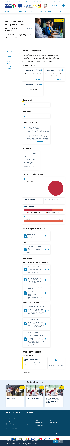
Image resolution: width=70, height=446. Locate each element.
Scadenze (8, 61)
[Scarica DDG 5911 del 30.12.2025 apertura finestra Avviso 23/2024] (45, 293)
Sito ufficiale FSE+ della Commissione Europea (55, 1)
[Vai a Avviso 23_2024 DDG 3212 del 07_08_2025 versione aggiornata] (48, 280)
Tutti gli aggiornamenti (39, 422)
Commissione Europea (54, 419)
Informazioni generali (11, 51)
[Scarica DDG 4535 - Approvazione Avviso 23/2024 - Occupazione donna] (45, 269)
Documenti (9, 68)
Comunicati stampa (38, 419)
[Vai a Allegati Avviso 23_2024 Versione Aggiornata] (48, 249)
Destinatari (9, 56)
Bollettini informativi (38, 420)
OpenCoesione (52, 420)
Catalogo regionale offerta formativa (41, 423)
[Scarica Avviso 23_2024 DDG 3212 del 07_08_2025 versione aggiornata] (45, 280)
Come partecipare (10, 59)
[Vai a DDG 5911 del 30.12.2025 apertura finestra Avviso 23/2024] (48, 293)
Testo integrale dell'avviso (12, 66)
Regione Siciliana (7, 1)
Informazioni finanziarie (11, 63)
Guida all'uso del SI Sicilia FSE (41, 1)
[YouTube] (56, 5)
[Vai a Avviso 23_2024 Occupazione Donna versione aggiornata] (48, 236)
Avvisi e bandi (12, 14)
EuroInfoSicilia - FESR (54, 423)
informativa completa (31, 444)
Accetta (55, 441)
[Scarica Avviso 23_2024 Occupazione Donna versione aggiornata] (45, 236)
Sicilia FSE (7, 14)
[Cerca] (63, 5)
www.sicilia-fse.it (40, 141)
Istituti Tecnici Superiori (39, 425)
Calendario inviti (32, 1)
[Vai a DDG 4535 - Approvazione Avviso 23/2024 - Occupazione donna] (48, 269)
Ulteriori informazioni (11, 71)
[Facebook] (52, 5)
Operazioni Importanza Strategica (23, 1)
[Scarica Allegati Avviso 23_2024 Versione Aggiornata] (45, 249)
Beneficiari (9, 54)
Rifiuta (60, 441)
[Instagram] (54, 5)
